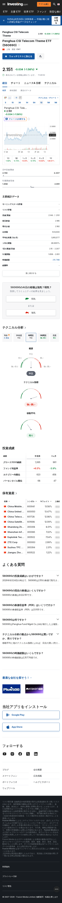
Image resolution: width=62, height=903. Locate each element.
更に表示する (31, 273)
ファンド (41, 11)
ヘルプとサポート (41, 782)
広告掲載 (37, 775)
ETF (5, 11)
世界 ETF (29, 11)
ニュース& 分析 (32, 82)
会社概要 (37, 769)
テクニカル (50, 82)
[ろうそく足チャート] (5, 97)
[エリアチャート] (9, 97)
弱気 (33, 298)
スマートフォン (9, 775)
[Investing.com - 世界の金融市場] (18, 4)
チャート (15, 82)
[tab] (6, 337)
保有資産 (13, 90)
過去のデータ (25, 90)
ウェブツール (8, 788)
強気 (33, 312)
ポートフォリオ (9, 782)
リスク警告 (6, 886)
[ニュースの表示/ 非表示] (20, 97)
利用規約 (6, 867)
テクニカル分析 (12, 327)
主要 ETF (16, 11)
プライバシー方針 (9, 876)
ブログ (5, 769)
